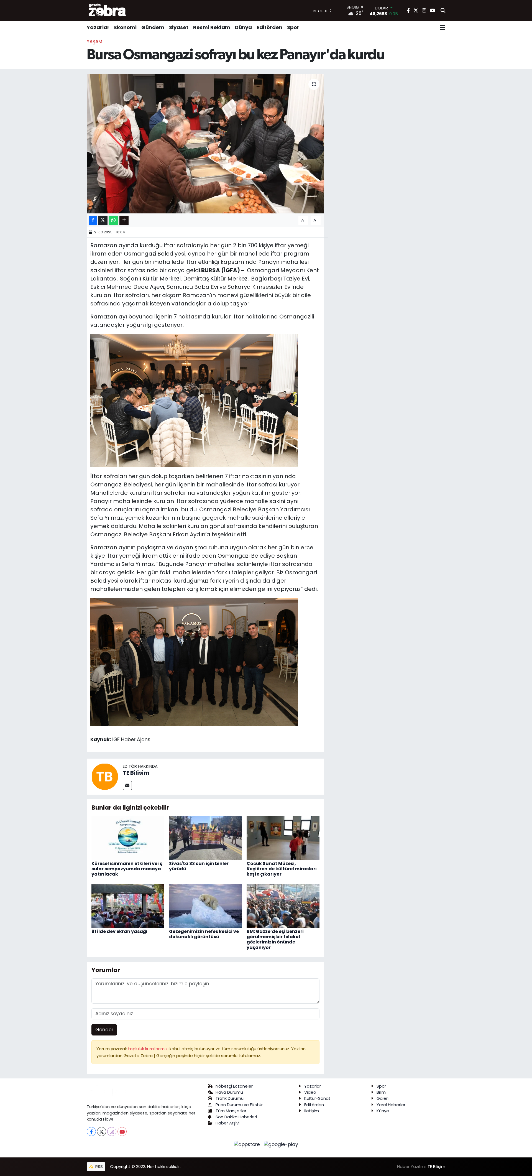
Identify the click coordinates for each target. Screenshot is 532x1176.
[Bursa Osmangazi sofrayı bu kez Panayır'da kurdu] (205, 143)
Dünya (243, 27)
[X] (101, 1131)
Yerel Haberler (391, 1105)
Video (310, 1092)
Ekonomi (125, 27)
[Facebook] (91, 1131)
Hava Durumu (229, 1092)
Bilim (381, 1092)
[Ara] (443, 10)
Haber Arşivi (227, 1123)
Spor (293, 27)
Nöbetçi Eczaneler (234, 1086)
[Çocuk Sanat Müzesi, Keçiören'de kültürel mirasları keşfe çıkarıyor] (283, 837)
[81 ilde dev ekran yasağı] (127, 905)
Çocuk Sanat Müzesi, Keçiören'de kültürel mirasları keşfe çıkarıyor (282, 868)
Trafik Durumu (230, 1098)
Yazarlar (98, 27)
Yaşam (94, 41)
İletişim (311, 1111)
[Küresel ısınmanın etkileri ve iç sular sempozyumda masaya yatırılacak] (127, 837)
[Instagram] (111, 1131)
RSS (98, 1166)
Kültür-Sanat (317, 1098)
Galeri (382, 1098)
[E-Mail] (127, 785)
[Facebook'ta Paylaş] (93, 220)
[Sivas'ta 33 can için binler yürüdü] (205, 837)
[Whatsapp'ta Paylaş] (113, 220)
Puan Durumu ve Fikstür (239, 1105)
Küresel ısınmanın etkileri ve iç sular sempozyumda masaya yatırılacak (126, 868)
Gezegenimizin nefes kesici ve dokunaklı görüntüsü (204, 934)
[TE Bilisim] (104, 776)
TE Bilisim (136, 773)
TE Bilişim (436, 1166)
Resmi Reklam (211, 27)
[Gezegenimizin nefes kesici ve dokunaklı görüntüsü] (205, 905)
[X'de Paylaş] (103, 220)
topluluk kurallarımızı (149, 1049)
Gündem (152, 27)
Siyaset (178, 27)
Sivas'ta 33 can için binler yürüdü (199, 866)
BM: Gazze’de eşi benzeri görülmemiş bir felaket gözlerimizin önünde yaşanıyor (275, 939)
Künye (383, 1111)
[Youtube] (122, 1131)
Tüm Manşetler (231, 1111)
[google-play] (281, 1144)
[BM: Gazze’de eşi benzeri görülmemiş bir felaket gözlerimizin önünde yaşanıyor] (283, 905)
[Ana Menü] (442, 27)
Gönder (104, 1029)
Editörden (269, 27)
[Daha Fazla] (124, 220)
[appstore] (248, 1144)
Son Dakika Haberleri (236, 1117)
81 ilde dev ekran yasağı (119, 931)
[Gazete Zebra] (107, 10)
